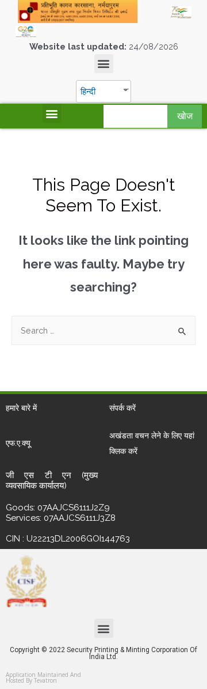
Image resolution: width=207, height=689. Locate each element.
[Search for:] (103, 330)
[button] (103, 63)
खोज (185, 116)
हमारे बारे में (21, 407)
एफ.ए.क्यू (18, 443)
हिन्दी (87, 91)
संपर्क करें (122, 407)
